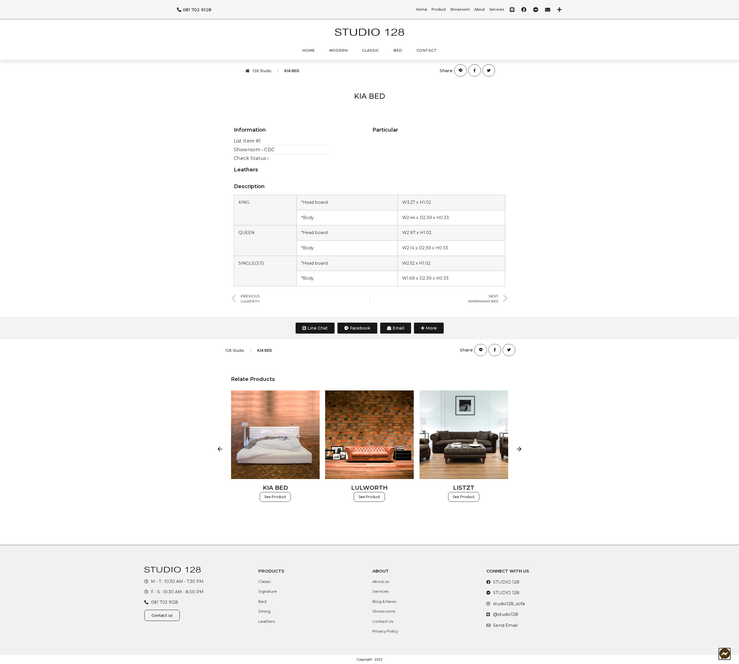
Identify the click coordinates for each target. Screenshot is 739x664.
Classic (370, 50)
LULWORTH (369, 487)
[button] (220, 449)
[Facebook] (524, 9)
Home (308, 50)
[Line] (512, 9)
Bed (397, 50)
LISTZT (464, 487)
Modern (338, 50)
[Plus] (559, 9)
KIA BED (275, 487)
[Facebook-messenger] (536, 9)
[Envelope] (547, 9)
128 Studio (261, 70)
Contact (427, 50)
